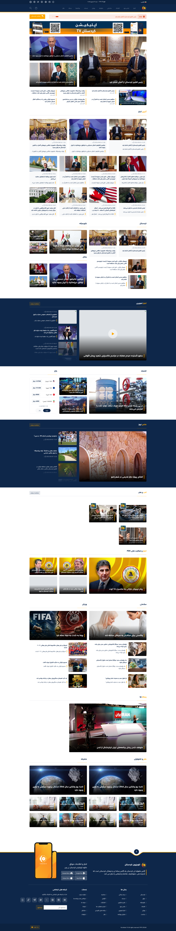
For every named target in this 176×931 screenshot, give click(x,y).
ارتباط (84, 906)
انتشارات (103, 902)
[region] (53, 336)
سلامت (143, 914)
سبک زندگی (122, 894)
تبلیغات (83, 914)
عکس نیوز (122, 906)
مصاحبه (103, 894)
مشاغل (84, 910)
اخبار (134, 8)
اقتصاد (118, 8)
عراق (144, 898)
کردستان (143, 894)
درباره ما (83, 902)
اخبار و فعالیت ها (101, 906)
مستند (86, 8)
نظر (63, 8)
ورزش (93, 8)
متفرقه (101, 8)
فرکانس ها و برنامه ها (79, 898)
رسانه (70, 8)
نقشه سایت (82, 894)
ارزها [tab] (47, 410)
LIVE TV (35, 927)
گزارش (104, 898)
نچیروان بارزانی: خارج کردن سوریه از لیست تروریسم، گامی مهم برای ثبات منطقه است (113, 16)
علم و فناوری (121, 902)
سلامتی (109, 8)
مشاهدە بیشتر (35, 304)
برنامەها (78, 8)
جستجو (40, 907)
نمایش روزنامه (121, 914)
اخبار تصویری (122, 910)
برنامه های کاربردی (100, 910)
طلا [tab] (40, 410)
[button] (31, 8)
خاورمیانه (142, 902)
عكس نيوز (126, 8)
